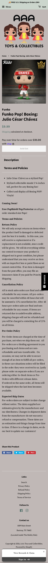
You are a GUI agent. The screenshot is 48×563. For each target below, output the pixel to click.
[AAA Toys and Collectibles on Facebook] (21, 511)
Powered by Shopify (24, 547)
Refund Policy (24, 489)
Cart (44, 7)
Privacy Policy (24, 486)
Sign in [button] (23, 559)
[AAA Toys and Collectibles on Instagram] (26, 511)
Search (24, 482)
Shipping (6, 131)
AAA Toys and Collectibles (31, 543)
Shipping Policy (24, 493)
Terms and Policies (16, 168)
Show (44, 281)
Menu (8, 6)
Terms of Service (24, 497)
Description (11, 160)
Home (4, 56)
